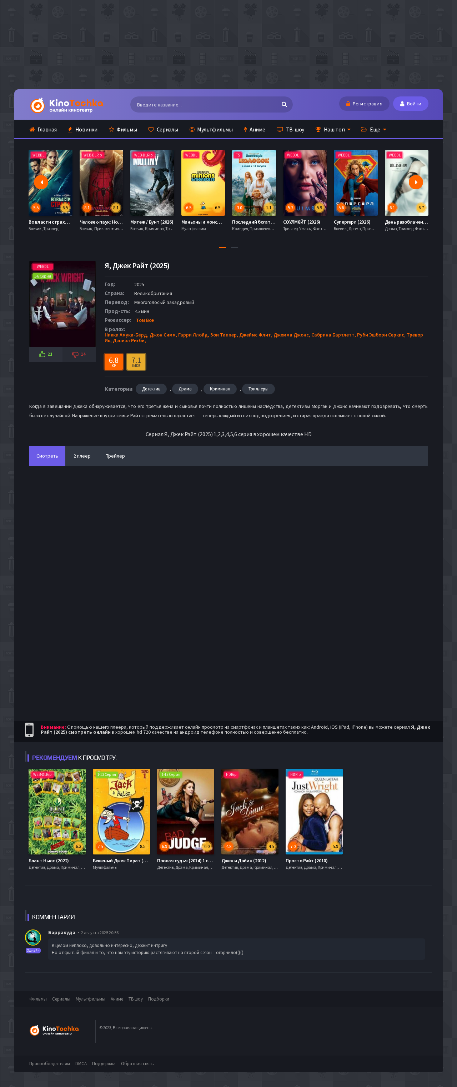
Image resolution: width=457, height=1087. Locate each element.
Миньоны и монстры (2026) (210, 222)
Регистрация (367, 103)
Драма (185, 389)
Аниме (256, 129)
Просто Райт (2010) (307, 860)
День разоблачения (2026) (414, 222)
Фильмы (126, 129)
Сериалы (167, 129)
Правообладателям (49, 1064)
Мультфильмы (214, 129)
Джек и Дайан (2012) (243, 860)
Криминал (220, 389)
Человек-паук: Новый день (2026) (116, 222)
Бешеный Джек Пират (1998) (124, 860)
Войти (413, 103)
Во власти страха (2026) (55, 222)
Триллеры (258, 389)
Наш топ (334, 129)
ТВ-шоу (294, 129)
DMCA (81, 1064)
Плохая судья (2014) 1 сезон (187, 860)
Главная (47, 129)
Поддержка (104, 1064)
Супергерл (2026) (352, 222)
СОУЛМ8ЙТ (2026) (302, 222)
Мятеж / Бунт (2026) (151, 222)
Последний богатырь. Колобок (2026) (273, 222)
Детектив (151, 389)
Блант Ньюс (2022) (49, 860)
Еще (374, 129)
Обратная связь (137, 1064)
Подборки (158, 999)
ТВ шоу (136, 999)
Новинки (85, 129)
